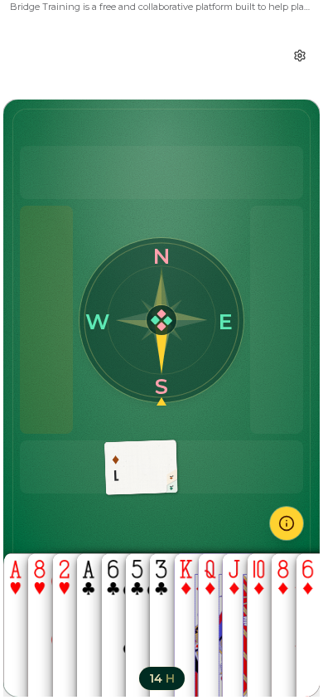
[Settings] (300, 55)
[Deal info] (286, 523)
